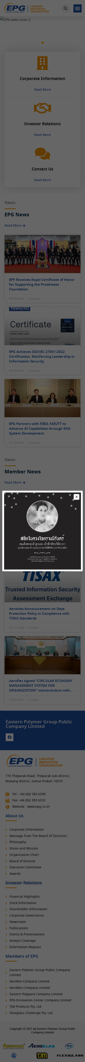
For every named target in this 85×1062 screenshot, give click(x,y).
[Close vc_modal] (76, 497)
